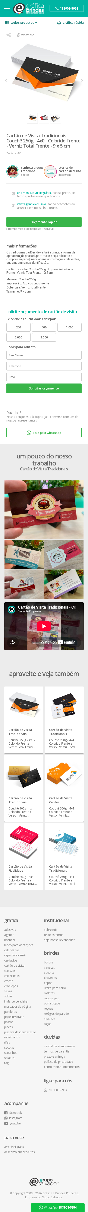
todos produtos (22, 22)
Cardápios (10, 960)
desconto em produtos (19, 1152)
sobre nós (50, 930)
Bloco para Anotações (18, 945)
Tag (6, 1063)
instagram (15, 1118)
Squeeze (49, 1019)
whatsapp (27, 35)
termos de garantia (56, 1051)
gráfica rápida (73, 22)
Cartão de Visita (14, 965)
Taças (47, 1024)
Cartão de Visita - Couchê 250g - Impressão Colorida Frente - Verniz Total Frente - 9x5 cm (39, 271)
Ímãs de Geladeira (16, 1001)
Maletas (49, 993)
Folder (8, 996)
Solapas (9, 1058)
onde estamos (53, 935)
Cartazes (10, 971)
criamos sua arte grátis (34, 193)
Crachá (8, 981)
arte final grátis (14, 1147)
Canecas (49, 967)
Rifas (7, 1042)
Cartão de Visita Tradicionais (20, 732)
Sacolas (9, 1047)
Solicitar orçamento (44, 388)
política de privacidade (58, 1062)
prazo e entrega (54, 1056)
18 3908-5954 (58, 1090)
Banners (9, 940)
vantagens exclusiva (31, 204)
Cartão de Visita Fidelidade (20, 868)
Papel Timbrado (14, 1017)
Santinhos (10, 1053)
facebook (15, 1113)
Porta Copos (52, 1003)
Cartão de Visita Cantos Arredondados (60, 802)
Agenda (9, 935)
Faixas (8, 991)
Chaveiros (50, 978)
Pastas (8, 1022)
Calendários (11, 950)
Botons (48, 962)
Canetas (49, 972)
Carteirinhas (11, 976)
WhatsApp (60, 1207)
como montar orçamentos (61, 1067)
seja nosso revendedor (59, 940)
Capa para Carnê (15, 955)
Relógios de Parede (56, 1013)
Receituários (12, 1037)
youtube (15, 1123)
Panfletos (10, 1012)
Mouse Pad (51, 998)
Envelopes (11, 986)
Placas (8, 1027)
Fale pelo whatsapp (47, 433)
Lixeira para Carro (55, 988)
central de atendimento (59, 1046)
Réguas (48, 1008)
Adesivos (10, 930)
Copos (48, 983)
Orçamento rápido (44, 222)
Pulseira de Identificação (20, 1032)
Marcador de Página (17, 1006)
